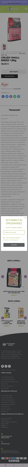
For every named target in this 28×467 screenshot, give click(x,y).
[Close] (25, 218)
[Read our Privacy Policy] (24, 240)
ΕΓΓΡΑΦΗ (14, 245)
